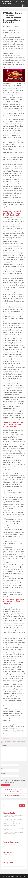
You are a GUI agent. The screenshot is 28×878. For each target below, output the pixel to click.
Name (3, 763)
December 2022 (7, 854)
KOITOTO (5, 30)
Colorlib (13, 876)
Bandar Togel (6, 865)
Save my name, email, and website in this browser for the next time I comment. (13, 781)
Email (3, 768)
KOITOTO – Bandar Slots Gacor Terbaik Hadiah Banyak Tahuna (13, 833)
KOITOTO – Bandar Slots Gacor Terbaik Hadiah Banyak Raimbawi (13, 824)
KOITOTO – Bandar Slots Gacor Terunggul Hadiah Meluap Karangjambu (13, 828)
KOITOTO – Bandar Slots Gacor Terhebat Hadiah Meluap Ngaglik (13, 820)
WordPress (22, 876)
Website (3, 773)
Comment (4, 745)
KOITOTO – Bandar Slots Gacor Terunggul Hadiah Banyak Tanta (13, 816)
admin (16, 26)
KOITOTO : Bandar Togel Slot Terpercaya (13, 2)
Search (5, 803)
